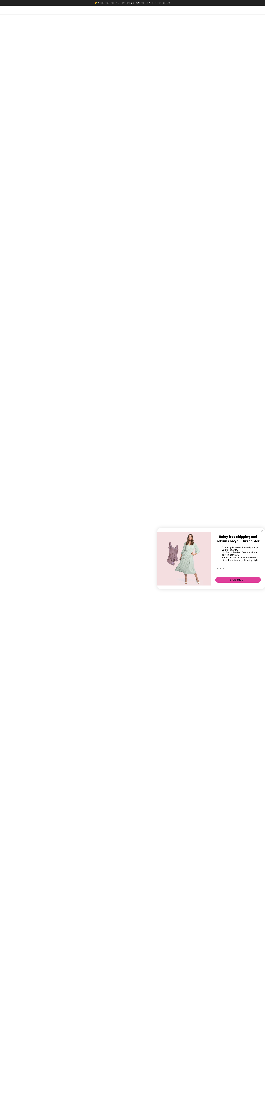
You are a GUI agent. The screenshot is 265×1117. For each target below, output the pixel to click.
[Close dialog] (262, 531)
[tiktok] (28, 1089)
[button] (184, 49)
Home (168, 26)
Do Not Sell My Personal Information (195, 1081)
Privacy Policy (183, 1071)
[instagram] (14, 1089)
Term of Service (184, 1074)
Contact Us (182, 1077)
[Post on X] (171, 49)
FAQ (178, 1064)
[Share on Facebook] (167, 49)
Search (179, 1057)
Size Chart (181, 1061)
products (177, 26)
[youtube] (23, 1089)
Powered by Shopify (19, 1107)
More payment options (190, 99)
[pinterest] (19, 1089)
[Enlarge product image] (105, 80)
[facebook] (10, 1089)
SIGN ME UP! (238, 580)
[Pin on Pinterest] (175, 49)
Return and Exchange (187, 1067)
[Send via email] (180, 49)
